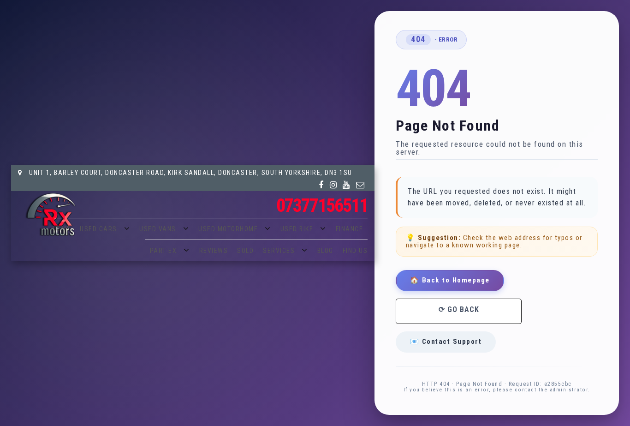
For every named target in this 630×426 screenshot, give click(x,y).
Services (279, 250)
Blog (325, 250)
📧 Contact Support (446, 341)
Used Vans (157, 229)
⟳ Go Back (459, 309)
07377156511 (322, 205)
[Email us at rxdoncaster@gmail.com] (360, 185)
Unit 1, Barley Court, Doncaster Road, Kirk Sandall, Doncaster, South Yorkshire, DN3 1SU (189, 172)
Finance (349, 229)
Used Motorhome (228, 229)
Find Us (355, 250)
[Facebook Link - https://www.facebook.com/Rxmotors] (321, 185)
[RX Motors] (50, 214)
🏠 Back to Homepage (450, 280)
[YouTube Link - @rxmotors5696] (346, 185)
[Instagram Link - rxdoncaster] (333, 185)
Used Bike (297, 229)
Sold (245, 250)
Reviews (213, 250)
